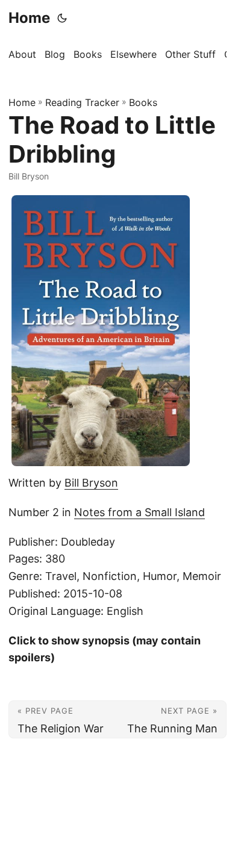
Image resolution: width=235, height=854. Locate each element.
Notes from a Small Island (139, 512)
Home (29, 17)
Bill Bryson (91, 482)
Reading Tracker (82, 102)
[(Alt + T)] (62, 18)
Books (143, 102)
